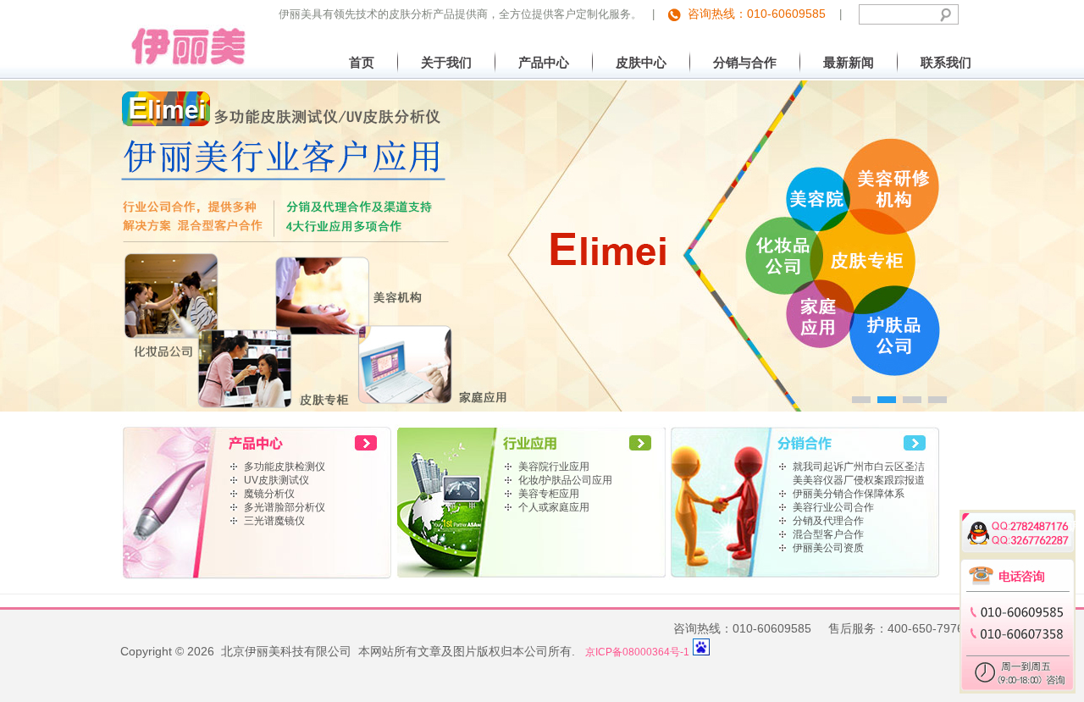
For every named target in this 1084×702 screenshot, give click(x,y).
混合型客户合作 (828, 534)
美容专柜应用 (548, 494)
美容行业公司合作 (833, 507)
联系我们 (946, 62)
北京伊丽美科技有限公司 (183, 33)
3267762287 (1028, 537)
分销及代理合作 (828, 521)
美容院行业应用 (553, 467)
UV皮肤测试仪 (276, 480)
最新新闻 (848, 62)
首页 (361, 62)
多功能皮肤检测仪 (284, 467)
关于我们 (446, 62)
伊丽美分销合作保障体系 (848, 494)
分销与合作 (745, 62)
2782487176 (1028, 523)
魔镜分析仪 (269, 494)
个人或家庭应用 (553, 507)
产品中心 (543, 62)
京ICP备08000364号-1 (637, 652)
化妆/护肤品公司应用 (565, 480)
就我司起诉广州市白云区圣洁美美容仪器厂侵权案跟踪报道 (859, 473)
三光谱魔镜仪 (274, 521)
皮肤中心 (641, 62)
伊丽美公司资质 (828, 548)
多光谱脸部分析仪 (284, 507)
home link (257, 442)
